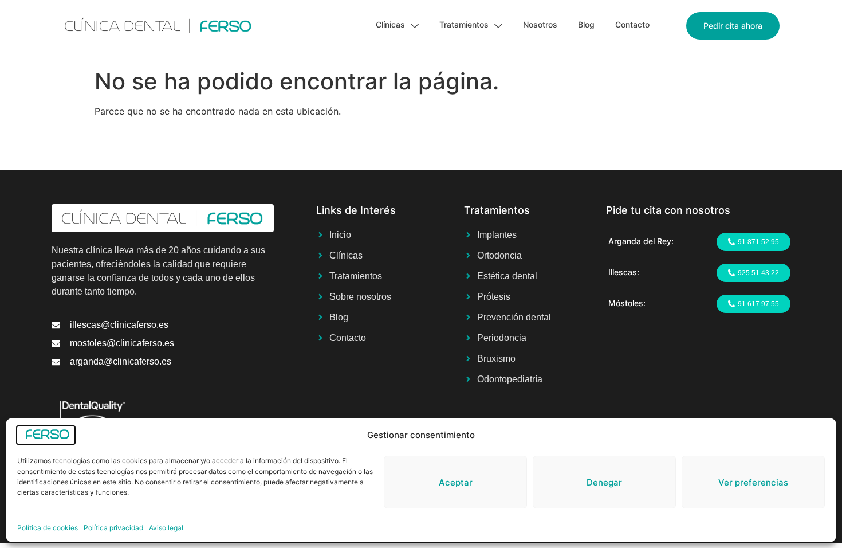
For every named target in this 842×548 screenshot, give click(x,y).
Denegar (604, 481)
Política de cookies (47, 527)
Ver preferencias (753, 481)
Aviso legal (166, 527)
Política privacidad (113, 527)
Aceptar (456, 481)
